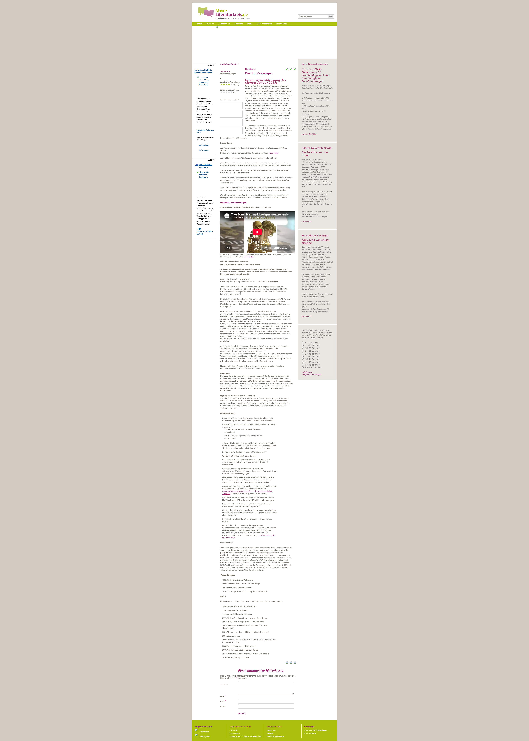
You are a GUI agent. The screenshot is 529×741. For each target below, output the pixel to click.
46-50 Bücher (312, 364)
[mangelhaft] (221, 84)
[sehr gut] (231, 84)
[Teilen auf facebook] (287, 69)
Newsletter (281, 23)
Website (222, 706)
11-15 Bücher (312, 345)
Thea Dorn (225, 71)
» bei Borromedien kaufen (231, 130)
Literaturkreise (264, 23)
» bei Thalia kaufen (231, 122)
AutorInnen (224, 23)
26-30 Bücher (312, 353)
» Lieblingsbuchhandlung (231, 105)
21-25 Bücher (312, 351)
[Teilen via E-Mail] (295, 69)
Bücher (210, 23)
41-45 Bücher (312, 362)
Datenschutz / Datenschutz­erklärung (246, 736)
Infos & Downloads (276, 736)
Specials (238, 23)
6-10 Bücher (311, 342)
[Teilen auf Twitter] (291, 69)
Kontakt (234, 730)
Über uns (272, 730)
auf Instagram (204, 150)
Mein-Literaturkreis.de (224, 13)
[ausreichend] (224, 84)
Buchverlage (311, 733)
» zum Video (273, 153)
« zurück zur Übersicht (229, 64)
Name (222, 696)
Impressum (235, 733)
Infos (249, 23)
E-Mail (222, 701)
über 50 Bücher (313, 367)
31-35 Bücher (312, 356)
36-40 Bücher (312, 359)
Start (199, 23)
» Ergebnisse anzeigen (311, 374)
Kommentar (224, 684)
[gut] (229, 84)
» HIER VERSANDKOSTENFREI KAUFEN (205, 231)
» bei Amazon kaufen (231, 114)
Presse (270, 733)
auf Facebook (204, 145)
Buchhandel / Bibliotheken (316, 730)
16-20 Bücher (312, 348)
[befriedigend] (226, 84)
